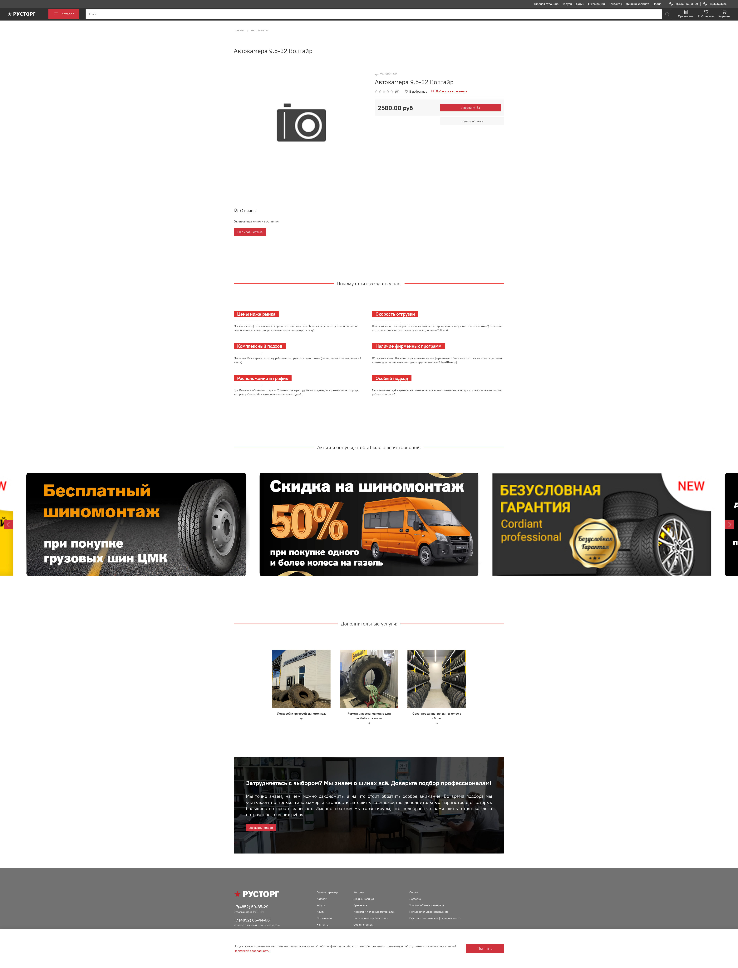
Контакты (615, 4)
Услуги (567, 4)
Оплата (413, 892)
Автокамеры (259, 30)
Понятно (485, 948)
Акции (580, 4)
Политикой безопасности (251, 951)
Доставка (415, 899)
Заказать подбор (261, 827)
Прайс (657, 4)
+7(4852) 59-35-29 (686, 4)
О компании (596, 4)
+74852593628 (717, 4)
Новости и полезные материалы (373, 911)
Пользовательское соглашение (428, 911)
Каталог (68, 14)
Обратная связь (363, 924)
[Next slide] (729, 524)
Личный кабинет (637, 4)
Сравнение (360, 905)
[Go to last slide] (8, 524)
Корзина (358, 892)
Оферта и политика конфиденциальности (435, 918)
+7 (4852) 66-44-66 (252, 920)
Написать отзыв (250, 232)
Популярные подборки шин (370, 918)
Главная (239, 30)
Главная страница (546, 4)
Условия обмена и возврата (426, 905)
